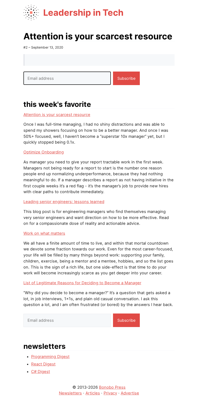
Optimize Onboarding (43, 152)
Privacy (110, 393)
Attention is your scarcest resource (56, 114)
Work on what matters (44, 233)
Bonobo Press (112, 387)
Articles (92, 393)
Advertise (130, 393)
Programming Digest (50, 356)
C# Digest (40, 371)
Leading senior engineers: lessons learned (63, 201)
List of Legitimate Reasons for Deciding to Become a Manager (82, 282)
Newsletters (70, 393)
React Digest (43, 364)
